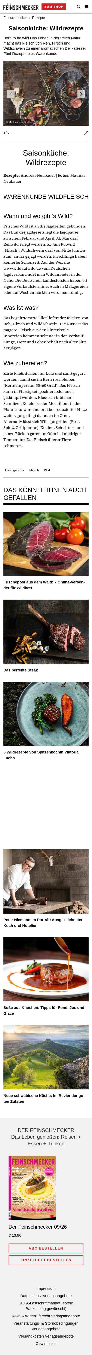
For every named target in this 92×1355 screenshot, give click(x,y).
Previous (11, 94)
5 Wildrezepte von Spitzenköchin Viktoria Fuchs (41, 755)
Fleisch (34, 470)
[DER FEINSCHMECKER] (21, 6)
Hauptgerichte (14, 470)
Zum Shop (54, 6)
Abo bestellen (46, 1248)
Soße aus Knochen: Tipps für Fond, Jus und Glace (43, 1010)
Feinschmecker (15, 18)
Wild (47, 470)
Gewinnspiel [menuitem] (46, 1343)
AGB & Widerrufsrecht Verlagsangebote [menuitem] (46, 1316)
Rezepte (38, 18)
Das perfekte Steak (20, 670)
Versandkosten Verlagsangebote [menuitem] (46, 1336)
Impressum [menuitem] (46, 1288)
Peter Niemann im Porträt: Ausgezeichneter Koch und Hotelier (43, 923)
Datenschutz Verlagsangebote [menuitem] (46, 1296)
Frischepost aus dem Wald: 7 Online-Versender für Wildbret (44, 585)
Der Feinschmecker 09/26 (38, 1227)
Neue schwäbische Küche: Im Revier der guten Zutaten (44, 1099)
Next (81, 94)
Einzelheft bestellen (46, 1260)
